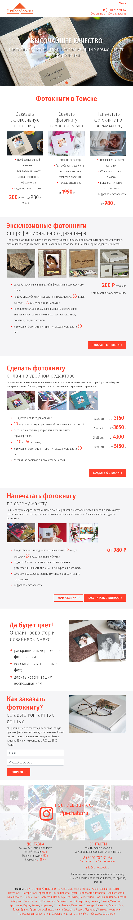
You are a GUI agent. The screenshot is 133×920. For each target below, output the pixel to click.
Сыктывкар (109, 913)
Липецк (49, 909)
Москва (86, 888)
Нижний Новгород (45, 888)
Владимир (59, 897)
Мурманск (90, 909)
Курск (74, 893)
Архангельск (37, 909)
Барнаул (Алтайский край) (111, 897)
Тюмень (95, 901)
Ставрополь (82, 901)
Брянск (25, 909)
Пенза (71, 901)
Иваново (61, 901)
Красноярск (74, 888)
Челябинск (72, 897)
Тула (9, 897)
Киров (26, 905)
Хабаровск (17, 901)
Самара (62, 888)
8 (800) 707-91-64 (114, 10)
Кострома (114, 909)
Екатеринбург (29, 893)
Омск (36, 897)
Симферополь (59, 913)
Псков (57, 905)
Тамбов (66, 905)
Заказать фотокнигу (107, 345)
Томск (55, 893)
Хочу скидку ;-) (68, 598)
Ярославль (16, 905)
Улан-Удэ (102, 909)
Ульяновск (116, 901)
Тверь (16, 909)
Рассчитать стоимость (105, 598)
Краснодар (45, 893)
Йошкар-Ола (115, 905)
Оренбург (89, 905)
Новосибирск (87, 897)
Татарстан (100, 893)
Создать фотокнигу (107, 473)
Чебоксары (95, 913)
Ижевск (104, 901)
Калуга (59, 909)
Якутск (80, 909)
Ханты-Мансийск (78, 913)
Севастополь (43, 913)
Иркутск (29, 888)
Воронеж (18, 897)
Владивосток (86, 893)
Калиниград (48, 901)
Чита (37, 901)
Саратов (28, 901)
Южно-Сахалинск (101, 888)
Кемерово (77, 905)
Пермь (28, 897)
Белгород (101, 905)
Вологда (65, 893)
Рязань (35, 905)
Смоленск (69, 909)
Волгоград (46, 897)
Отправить (18, 772)
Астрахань (46, 905)
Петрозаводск (26, 913)
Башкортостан (116, 893)
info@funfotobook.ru (97, 867)
